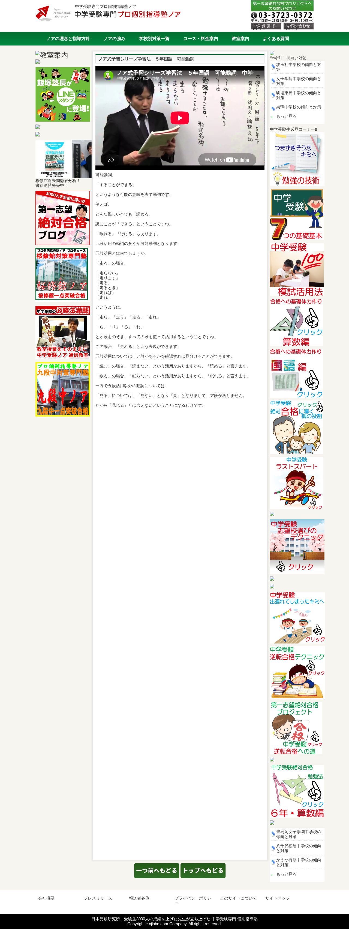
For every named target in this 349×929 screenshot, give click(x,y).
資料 (258, 26)
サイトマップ (277, 898)
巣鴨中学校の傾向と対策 (298, 107)
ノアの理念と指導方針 (68, 38)
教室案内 (240, 38)
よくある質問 (276, 38)
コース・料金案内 (200, 38)
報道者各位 (139, 898)
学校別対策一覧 (154, 38)
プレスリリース (98, 898)
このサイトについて (238, 898)
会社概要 (46, 898)
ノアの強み (114, 38)
